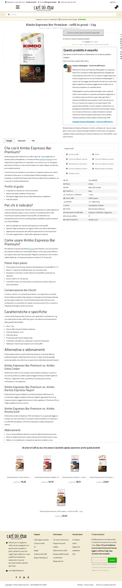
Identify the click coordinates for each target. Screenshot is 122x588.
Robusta (49, 159)
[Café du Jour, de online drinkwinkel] (61, 8)
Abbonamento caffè (60, 550)
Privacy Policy (89, 584)
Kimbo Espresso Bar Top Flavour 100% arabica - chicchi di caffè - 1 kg (102, 477)
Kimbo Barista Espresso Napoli (30, 388)
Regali (36, 550)
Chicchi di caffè (39, 543)
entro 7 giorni (91, 42)
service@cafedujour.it (16, 570)
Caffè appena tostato (41, 539)
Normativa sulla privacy (108, 567)
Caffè (48, 28)
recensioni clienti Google (69, 19)
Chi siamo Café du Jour (61, 539)
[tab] (9, 140)
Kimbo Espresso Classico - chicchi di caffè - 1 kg (74, 477)
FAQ (33, 140)
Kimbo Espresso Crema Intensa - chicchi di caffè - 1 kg (19, 477)
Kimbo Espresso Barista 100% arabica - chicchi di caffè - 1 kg (61, 511)
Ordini (74, 543)
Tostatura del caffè (40, 554)
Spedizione (76, 550)
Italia (114, 2)
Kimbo (55, 28)
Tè (35, 547)
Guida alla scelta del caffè (68, 2)
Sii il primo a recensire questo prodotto (76, 39)
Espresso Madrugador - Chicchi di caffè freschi (88, 65)
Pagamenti (76, 547)
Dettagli (9, 140)
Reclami (80, 584)
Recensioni (22, 140)
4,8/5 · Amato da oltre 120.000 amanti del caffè (89, 44)
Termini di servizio (103, 570)
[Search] (9, 14)
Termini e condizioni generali (106, 584)
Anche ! (47, 2)
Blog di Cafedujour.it (41, 557)
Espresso (31, 248)
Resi (74, 554)
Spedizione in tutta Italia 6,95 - (21, 2)
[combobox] (61, 14)
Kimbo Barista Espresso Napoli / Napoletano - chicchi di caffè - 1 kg (47, 477)
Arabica (42, 159)
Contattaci (76, 539)
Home (41, 28)
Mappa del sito (58, 561)
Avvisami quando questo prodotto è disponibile (83, 32)
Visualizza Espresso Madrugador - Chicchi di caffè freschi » (92, 121)
